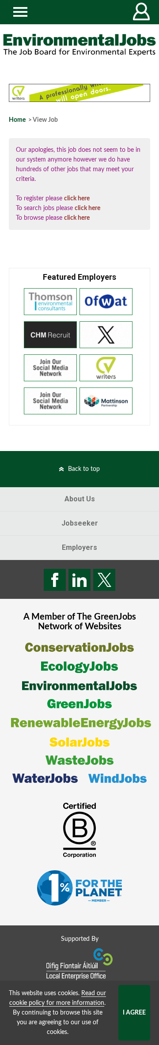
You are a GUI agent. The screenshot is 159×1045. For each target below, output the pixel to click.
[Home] (79, 45)
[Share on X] (104, 580)
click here (77, 198)
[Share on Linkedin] (79, 580)
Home (17, 120)
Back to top (84, 469)
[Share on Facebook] (55, 580)
